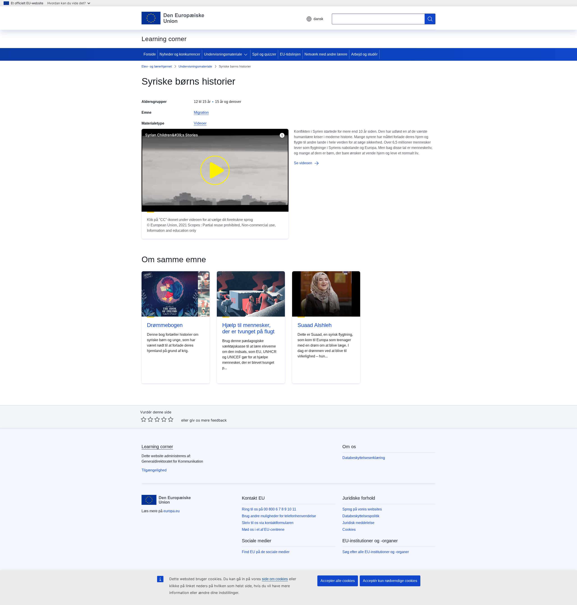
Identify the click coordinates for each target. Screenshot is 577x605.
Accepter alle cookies (338, 581)
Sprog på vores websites (362, 509)
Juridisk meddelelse (358, 523)
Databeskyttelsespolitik (360, 516)
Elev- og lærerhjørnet (157, 66)
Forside (150, 54)
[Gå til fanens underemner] (246, 54)
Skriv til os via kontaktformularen (267, 523)
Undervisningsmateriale (223, 54)
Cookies (349, 529)
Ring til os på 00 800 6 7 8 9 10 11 (269, 509)
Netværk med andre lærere (326, 54)
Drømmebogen (165, 325)
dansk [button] (318, 19)
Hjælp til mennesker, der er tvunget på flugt (248, 328)
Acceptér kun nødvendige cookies (390, 581)
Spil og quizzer (264, 54)
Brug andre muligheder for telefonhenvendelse (279, 516)
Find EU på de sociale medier (265, 552)
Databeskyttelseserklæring (363, 458)
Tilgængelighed (154, 470)
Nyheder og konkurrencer (180, 54)
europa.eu (171, 511)
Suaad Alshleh (315, 325)
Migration (201, 112)
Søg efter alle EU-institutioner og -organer (375, 552)
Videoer (200, 123)
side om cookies (275, 579)
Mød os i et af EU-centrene (263, 529)
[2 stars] (147, 419)
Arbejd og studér (364, 54)
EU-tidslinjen (290, 54)
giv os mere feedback (208, 420)
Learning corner (157, 446)
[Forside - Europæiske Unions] (173, 18)
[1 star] (143, 419)
